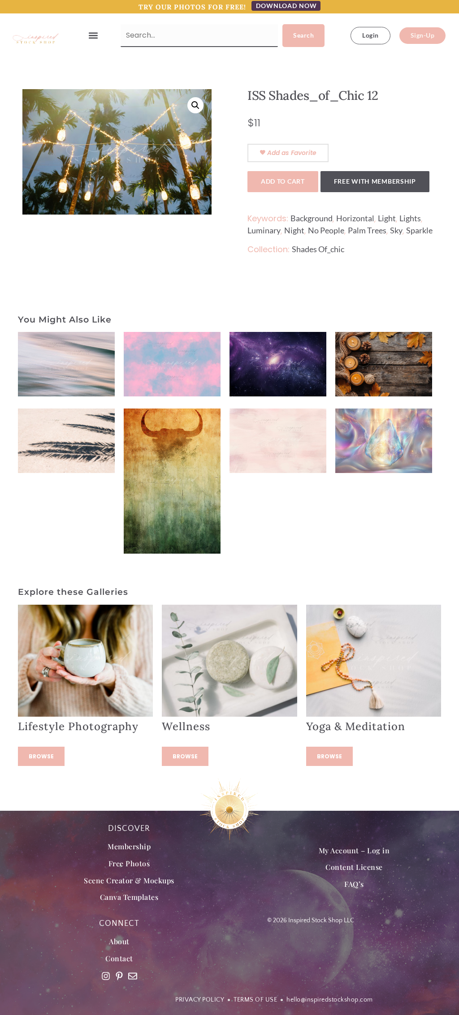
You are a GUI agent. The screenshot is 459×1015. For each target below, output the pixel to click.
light (387, 218)
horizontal (355, 218)
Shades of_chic (318, 249)
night (294, 230)
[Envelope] (132, 976)
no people (326, 230)
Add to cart (283, 181)
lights (410, 218)
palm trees (367, 230)
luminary (264, 230)
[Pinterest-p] (119, 976)
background (311, 218)
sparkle (419, 230)
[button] (93, 35)
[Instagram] (105, 976)
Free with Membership (375, 181)
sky (396, 230)
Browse (41, 756)
